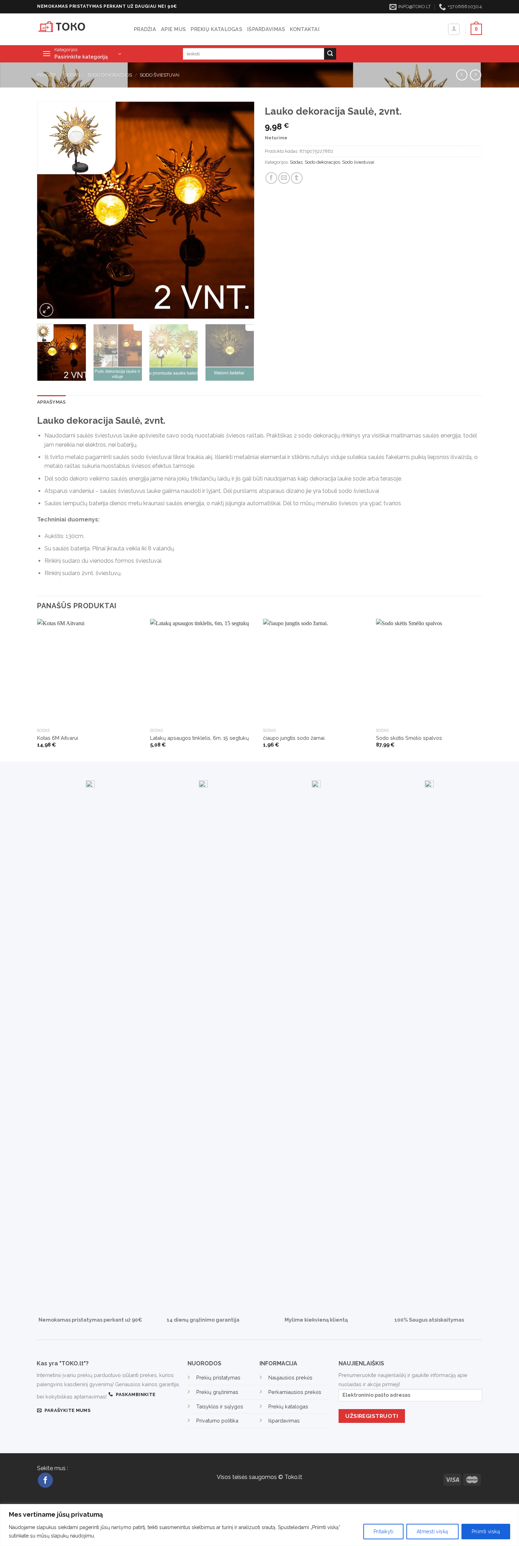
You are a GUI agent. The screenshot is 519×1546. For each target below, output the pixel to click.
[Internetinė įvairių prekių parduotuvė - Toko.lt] (80, 29)
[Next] (241, 210)
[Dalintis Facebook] (271, 178)
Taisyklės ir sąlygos (219, 1406)
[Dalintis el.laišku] (284, 178)
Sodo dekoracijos (110, 75)
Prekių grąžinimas (217, 1392)
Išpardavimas (266, 29)
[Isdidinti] (46, 310)
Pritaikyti (383, 1531)
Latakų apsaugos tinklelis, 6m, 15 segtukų (199, 738)
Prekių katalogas (216, 29)
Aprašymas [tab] (51, 402)
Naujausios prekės (290, 1378)
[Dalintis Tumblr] (297, 178)
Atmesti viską (432, 1531)
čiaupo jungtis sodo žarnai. (294, 738)
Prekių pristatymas (218, 1378)
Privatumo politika (217, 1421)
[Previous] (50, 210)
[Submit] (330, 54)
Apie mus (173, 29)
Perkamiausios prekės (294, 1392)
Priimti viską (486, 1531)
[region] (259, 1525)
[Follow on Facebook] (45, 1480)
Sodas (72, 75)
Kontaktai (305, 29)
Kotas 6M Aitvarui (57, 738)
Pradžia (145, 29)
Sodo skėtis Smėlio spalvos (409, 738)
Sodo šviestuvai (159, 75)
